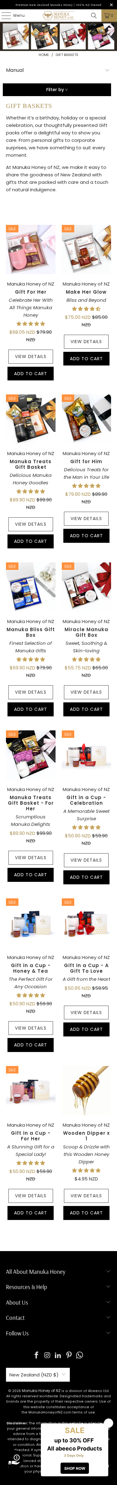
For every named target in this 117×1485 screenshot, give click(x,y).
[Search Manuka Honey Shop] (94, 15)
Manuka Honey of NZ (41, 1390)
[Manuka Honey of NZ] (58, 15)
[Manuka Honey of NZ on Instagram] (47, 1356)
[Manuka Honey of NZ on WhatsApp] (80, 1356)
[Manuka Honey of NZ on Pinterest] (69, 1356)
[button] (31, 323)
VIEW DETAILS (30, 356)
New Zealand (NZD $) (34, 1374)
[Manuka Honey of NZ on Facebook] (36, 1356)
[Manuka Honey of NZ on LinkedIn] (58, 1356)
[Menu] (3, 15)
